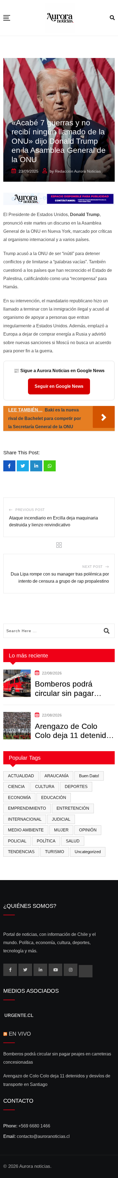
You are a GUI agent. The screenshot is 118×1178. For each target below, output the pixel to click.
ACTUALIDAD (21, 775)
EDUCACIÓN (53, 797)
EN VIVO (20, 1034)
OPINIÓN (88, 830)
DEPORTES (76, 786)
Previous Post (30, 510)
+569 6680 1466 (34, 1126)
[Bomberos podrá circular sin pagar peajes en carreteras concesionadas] (17, 683)
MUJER (61, 830)
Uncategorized (88, 851)
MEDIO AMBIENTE (26, 830)
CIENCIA (16, 786)
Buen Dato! (89, 775)
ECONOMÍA (19, 797)
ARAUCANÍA (56, 775)
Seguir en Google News (59, 386)
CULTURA (44, 786)
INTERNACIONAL (24, 819)
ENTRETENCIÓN (73, 808)
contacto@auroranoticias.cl (43, 1136)
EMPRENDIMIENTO (27, 808)
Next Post (92, 567)
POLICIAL (17, 841)
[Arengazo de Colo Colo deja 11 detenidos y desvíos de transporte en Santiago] (17, 725)
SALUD (73, 841)
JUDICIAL (61, 819)
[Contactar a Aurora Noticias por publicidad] (59, 198)
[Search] (112, 18)
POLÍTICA (46, 841)
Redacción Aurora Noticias (78, 171)
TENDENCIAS (21, 851)
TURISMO (54, 851)
